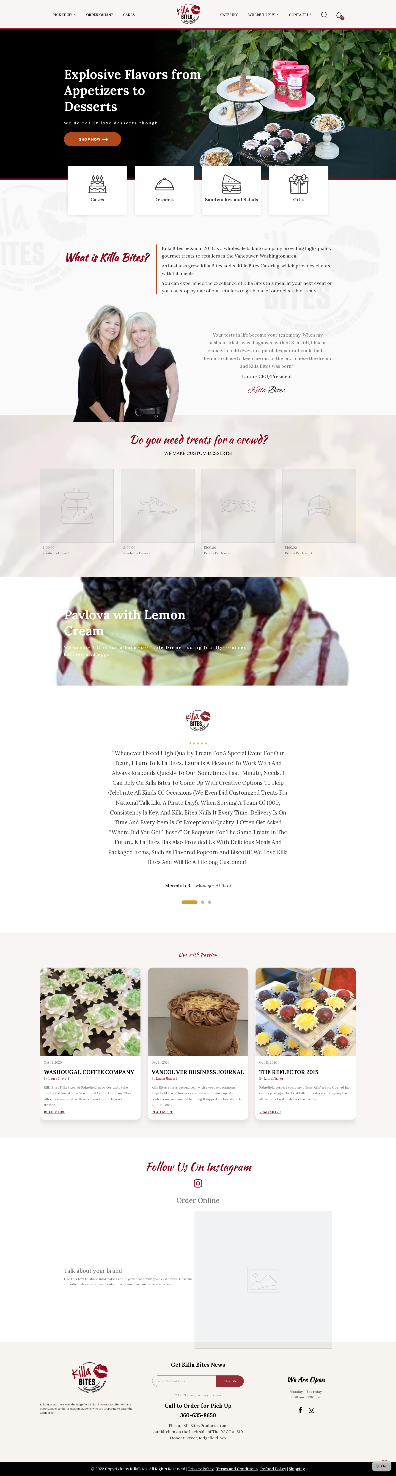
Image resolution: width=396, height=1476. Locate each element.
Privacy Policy (201, 1468)
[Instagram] (311, 1410)
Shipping (297, 1468)
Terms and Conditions (237, 1468)
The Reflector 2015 (288, 1072)
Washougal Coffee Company (89, 1072)
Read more (54, 1112)
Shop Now (90, 139)
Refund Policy (273, 1468)
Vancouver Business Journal (197, 1072)
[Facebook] (300, 1410)
